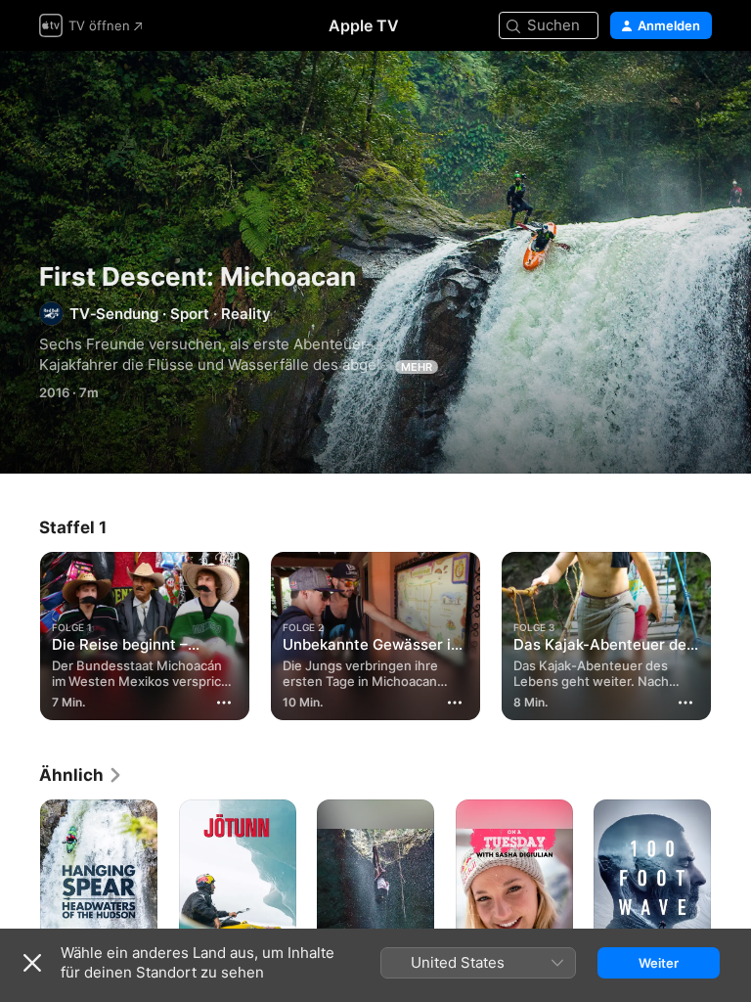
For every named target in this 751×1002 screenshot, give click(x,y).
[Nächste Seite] (731, 632)
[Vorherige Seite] (19, 632)
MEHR (416, 367)
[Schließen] (32, 963)
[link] (81, 775)
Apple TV (364, 25)
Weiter (659, 963)
